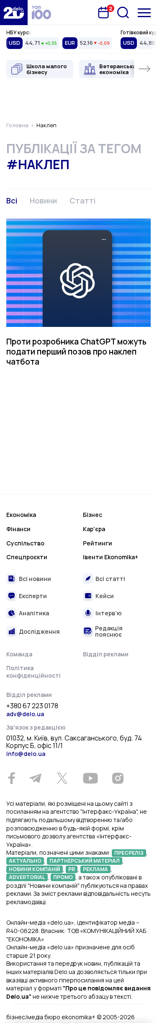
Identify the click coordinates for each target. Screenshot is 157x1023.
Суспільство (25, 543)
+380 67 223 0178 (32, 706)
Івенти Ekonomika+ (110, 557)
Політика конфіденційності (33, 671)
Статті (82, 200)
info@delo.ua (25, 754)
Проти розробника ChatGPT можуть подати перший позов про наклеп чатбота (76, 351)
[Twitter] (62, 778)
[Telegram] (35, 778)
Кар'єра (94, 529)
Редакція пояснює (109, 631)
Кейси (104, 596)
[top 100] (41, 12)
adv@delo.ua (25, 714)
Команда (19, 654)
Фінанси (18, 529)
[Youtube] (90, 778)
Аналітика (34, 613)
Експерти (33, 596)
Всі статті (110, 579)
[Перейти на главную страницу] (14, 12)
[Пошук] (123, 12)
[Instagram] (117, 778)
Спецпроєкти (26, 557)
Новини (43, 200)
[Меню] (144, 13)
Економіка (21, 515)
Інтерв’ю (108, 613)
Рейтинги (97, 543)
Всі (11, 200)
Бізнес (92, 515)
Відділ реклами (106, 654)
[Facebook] (11, 778)
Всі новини (35, 579)
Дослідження (39, 631)
